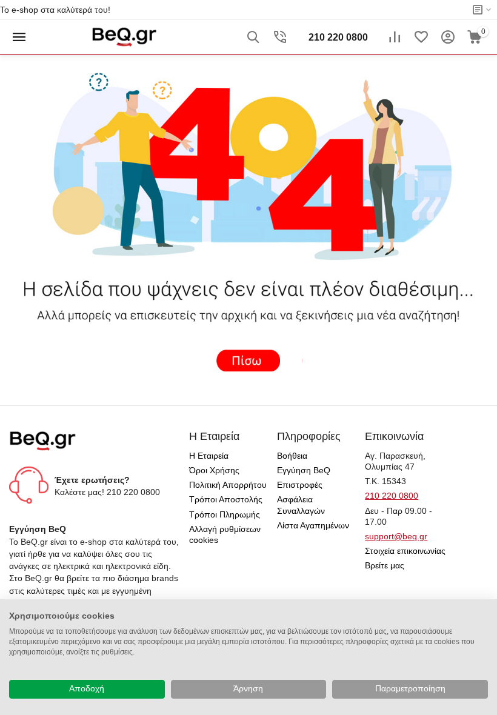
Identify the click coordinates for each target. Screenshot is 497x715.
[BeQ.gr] (124, 36)
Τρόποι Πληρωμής (224, 514)
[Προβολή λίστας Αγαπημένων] (421, 37)
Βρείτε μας (384, 565)
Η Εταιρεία (208, 456)
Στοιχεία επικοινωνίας (405, 551)
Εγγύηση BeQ (303, 470)
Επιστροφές (299, 485)
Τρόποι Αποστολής (225, 499)
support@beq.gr (396, 536)
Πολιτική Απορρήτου (228, 485)
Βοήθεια (292, 456)
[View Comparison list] (394, 37)
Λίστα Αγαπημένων (313, 525)
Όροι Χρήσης (214, 470)
